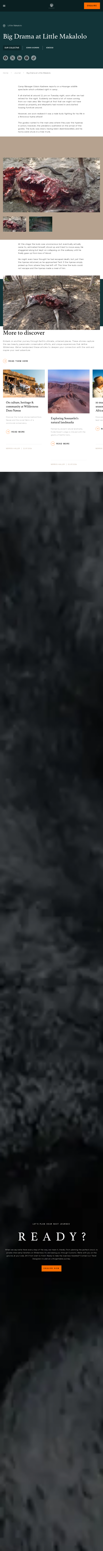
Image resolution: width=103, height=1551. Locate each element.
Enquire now (52, 1268)
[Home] (51, 6)
